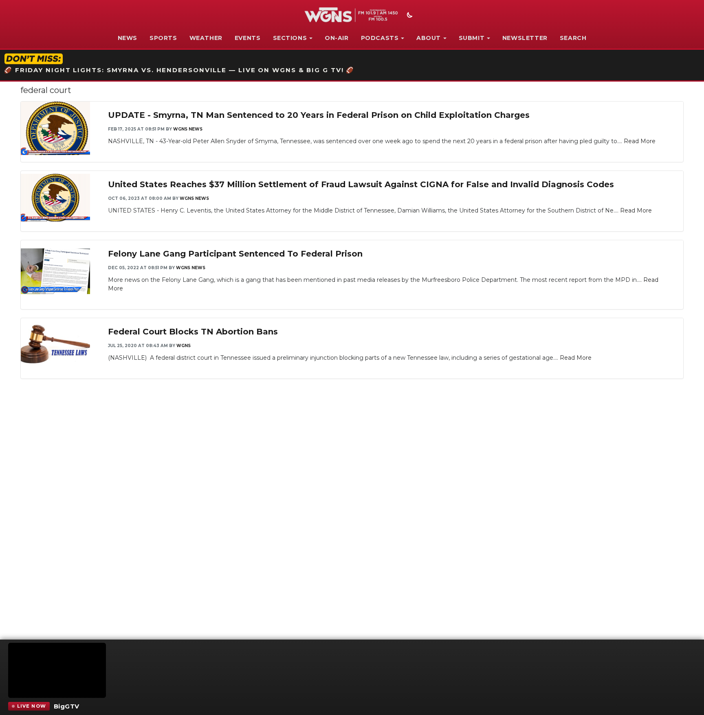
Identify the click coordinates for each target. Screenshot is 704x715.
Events (248, 38)
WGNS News (187, 129)
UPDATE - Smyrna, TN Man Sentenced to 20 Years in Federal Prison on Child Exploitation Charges (319, 115)
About (428, 38)
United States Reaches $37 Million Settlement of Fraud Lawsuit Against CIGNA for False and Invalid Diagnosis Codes (361, 184)
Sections (290, 38)
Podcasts (380, 38)
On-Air (337, 38)
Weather (205, 38)
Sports (163, 38)
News (127, 38)
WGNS (183, 345)
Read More (640, 141)
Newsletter (525, 38)
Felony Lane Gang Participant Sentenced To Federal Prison (235, 253)
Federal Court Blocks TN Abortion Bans (193, 331)
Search (573, 38)
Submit (472, 38)
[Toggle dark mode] (408, 15)
